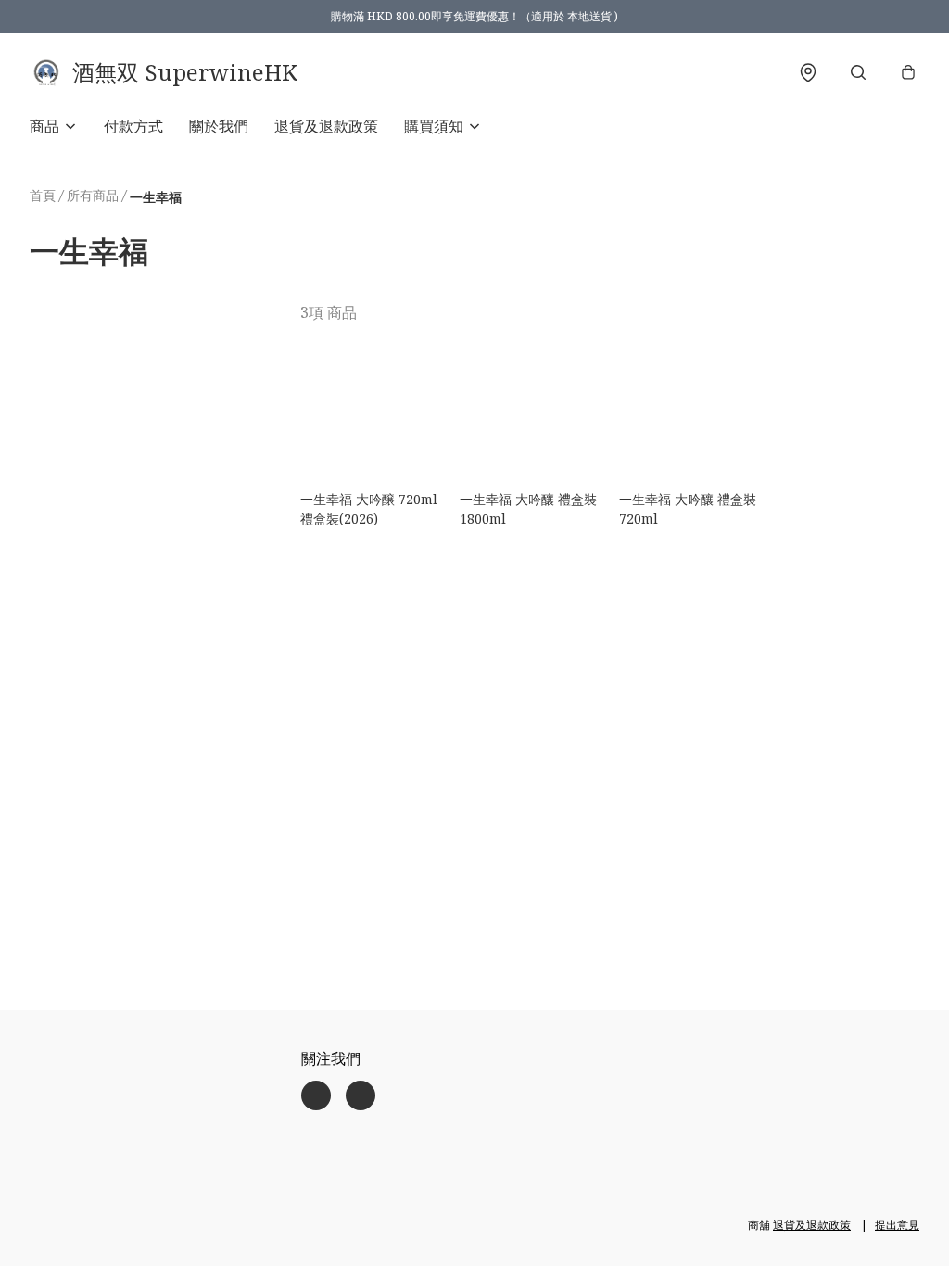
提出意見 (897, 1225)
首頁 (43, 195)
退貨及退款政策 (326, 126)
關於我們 (218, 126)
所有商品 (93, 195)
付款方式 (133, 126)
